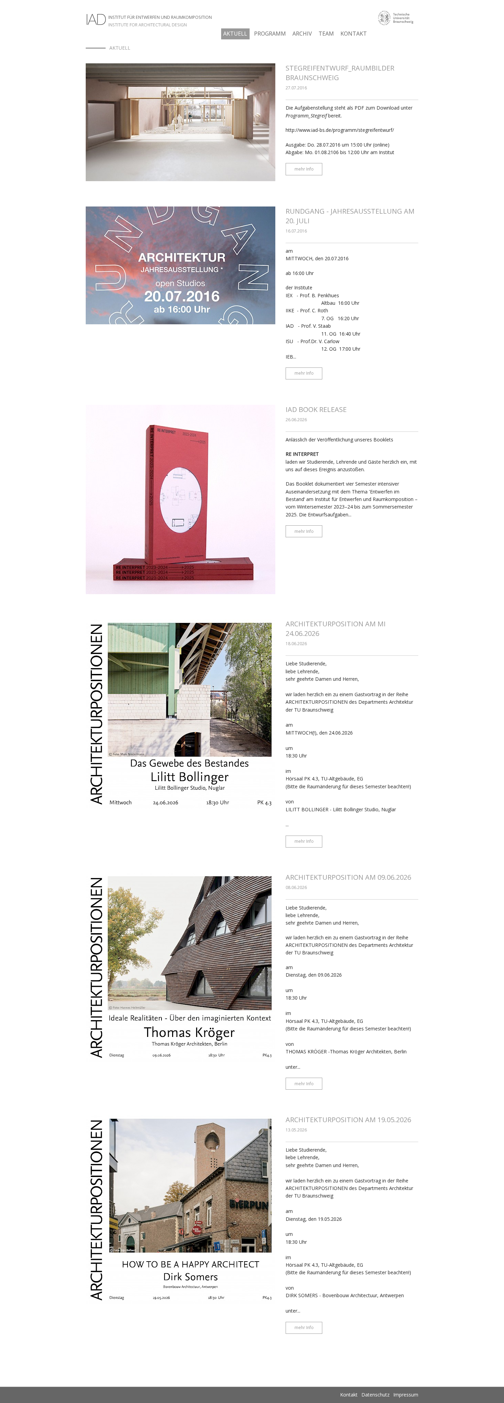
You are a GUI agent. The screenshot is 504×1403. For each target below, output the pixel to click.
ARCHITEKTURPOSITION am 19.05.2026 (348, 1119)
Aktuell (235, 33)
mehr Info (304, 169)
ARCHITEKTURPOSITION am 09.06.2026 (348, 877)
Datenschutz (375, 1394)
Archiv (302, 33)
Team (326, 33)
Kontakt (353, 33)
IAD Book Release (316, 409)
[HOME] (96, 48)
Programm (270, 33)
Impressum (405, 1394)
